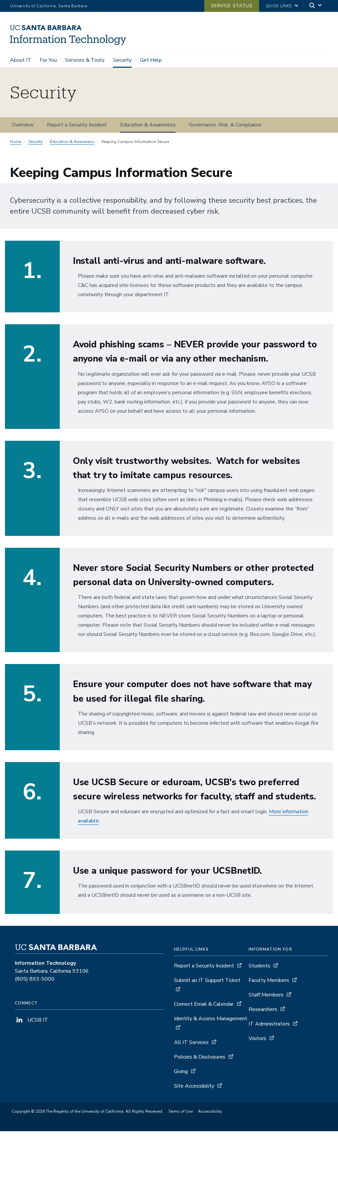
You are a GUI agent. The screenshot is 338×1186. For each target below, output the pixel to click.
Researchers (263, 1009)
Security (122, 60)
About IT (20, 60)
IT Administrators (269, 1024)
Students (259, 965)
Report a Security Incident (77, 124)
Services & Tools (85, 60)
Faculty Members (269, 980)
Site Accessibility (194, 1086)
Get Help (151, 60)
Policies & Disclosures (199, 1057)
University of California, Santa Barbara (48, 6)
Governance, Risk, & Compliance (225, 124)
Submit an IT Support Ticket (207, 980)
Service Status (231, 6)
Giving (181, 1071)
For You (48, 60)
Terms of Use (180, 1111)
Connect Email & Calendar (204, 1004)
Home (15, 141)
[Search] (316, 6)
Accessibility (210, 1111)
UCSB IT (37, 1020)
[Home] (70, 43)
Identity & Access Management (210, 1018)
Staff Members (266, 994)
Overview (23, 124)
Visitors (257, 1038)
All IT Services (191, 1042)
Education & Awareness (148, 124)
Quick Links (279, 6)
